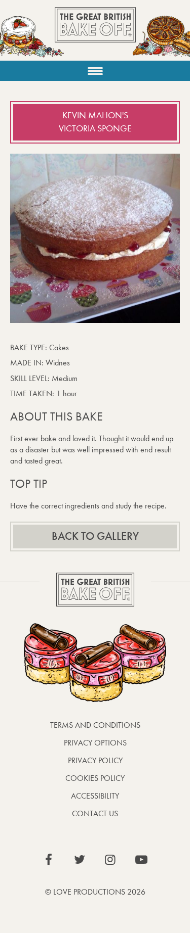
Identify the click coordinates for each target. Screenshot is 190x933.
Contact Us (95, 813)
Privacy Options (95, 743)
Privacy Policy (95, 760)
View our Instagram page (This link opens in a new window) (110, 860)
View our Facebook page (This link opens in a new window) (49, 860)
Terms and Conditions (95, 725)
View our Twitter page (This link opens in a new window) (79, 860)
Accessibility (95, 796)
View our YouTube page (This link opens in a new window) (141, 860)
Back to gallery (95, 536)
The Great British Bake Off (95, 33)
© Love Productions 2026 (95, 892)
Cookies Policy (95, 778)
